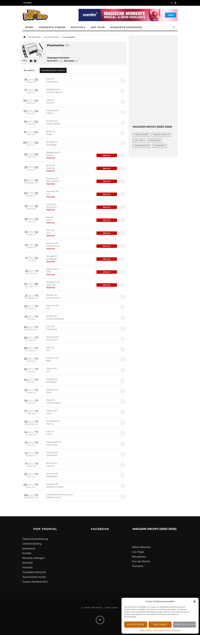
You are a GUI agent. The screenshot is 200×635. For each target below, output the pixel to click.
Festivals (78, 27)
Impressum (176, 630)
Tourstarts (159, 146)
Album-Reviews (141, 134)
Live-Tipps (139, 140)
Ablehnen (160, 624)
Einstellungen (184, 624)
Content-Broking (32, 543)
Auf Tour (98, 27)
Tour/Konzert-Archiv (34, 577)
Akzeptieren (135, 624)
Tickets (27, 3)
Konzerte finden (52, 27)
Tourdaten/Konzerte (34, 572)
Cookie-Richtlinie (146, 630)
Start (29, 27)
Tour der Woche (141, 146)
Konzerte (27, 562)
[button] (194, 601)
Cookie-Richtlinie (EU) (35, 581)
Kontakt (26, 553)
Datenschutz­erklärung (162, 630)
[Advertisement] (153, 80)
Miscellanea (154, 140)
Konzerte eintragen (126, 27)
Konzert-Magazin (161, 134)
